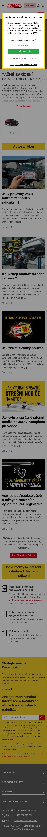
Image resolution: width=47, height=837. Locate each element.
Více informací (23, 45)
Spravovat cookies (24, 58)
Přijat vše (23, 51)
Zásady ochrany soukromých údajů (23, 40)
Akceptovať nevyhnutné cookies (23, 65)
